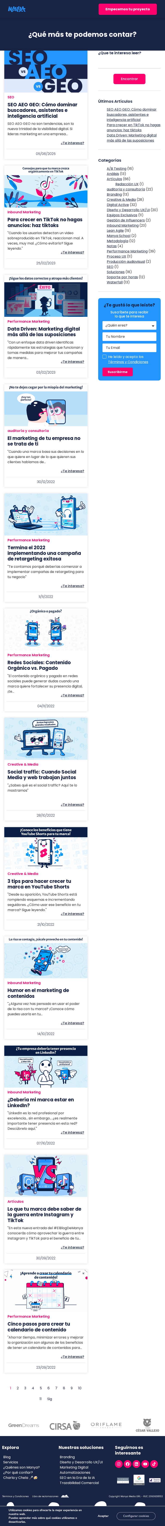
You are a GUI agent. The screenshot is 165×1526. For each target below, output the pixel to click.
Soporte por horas (122, 277)
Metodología (117, 240)
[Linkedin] (136, 1464)
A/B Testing (116, 168)
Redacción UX (127, 184)
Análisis (113, 173)
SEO (11, 97)
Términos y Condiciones (128, 361)
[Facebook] (127, 1464)
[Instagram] (119, 1464)
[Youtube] (145, 1464)
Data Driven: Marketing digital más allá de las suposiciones (132, 138)
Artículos (16, 1201)
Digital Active (118, 204)
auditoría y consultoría (28, 431)
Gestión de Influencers (126, 220)
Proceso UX (116, 256)
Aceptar (103, 1516)
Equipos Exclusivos (122, 215)
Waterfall (115, 282)
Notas (112, 246)
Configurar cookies (136, 1516)
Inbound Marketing (24, 212)
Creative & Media (23, 764)
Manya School (118, 235)
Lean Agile (115, 230)
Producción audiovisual (126, 261)
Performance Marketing (29, 321)
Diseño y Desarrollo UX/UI (128, 209)
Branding (114, 194)
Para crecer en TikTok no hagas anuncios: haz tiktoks (133, 127)
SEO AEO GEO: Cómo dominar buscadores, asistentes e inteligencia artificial (132, 114)
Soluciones (116, 271)
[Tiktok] (154, 1464)
